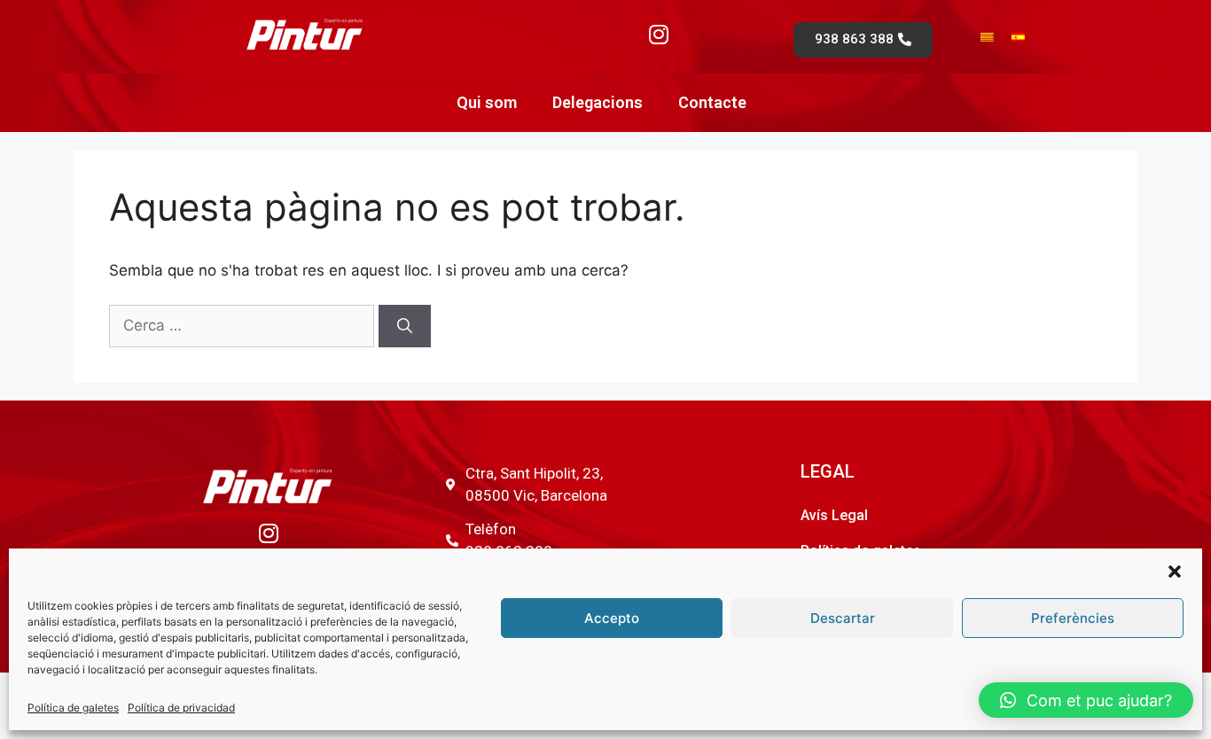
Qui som (487, 102)
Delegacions (597, 102)
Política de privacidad (181, 707)
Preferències (1072, 618)
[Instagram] (659, 34)
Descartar (842, 618)
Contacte (712, 102)
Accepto (611, 618)
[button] (1175, 571)
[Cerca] (405, 326)
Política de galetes (73, 707)
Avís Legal (834, 515)
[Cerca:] (244, 325)
